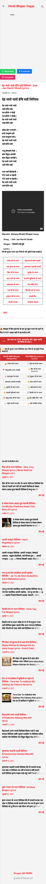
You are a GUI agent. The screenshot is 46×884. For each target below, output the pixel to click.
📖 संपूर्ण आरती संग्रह (11, 403)
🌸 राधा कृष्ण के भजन (11, 376)
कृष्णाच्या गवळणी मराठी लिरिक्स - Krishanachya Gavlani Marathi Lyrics (17, 754)
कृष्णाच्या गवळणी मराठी (32, 267)
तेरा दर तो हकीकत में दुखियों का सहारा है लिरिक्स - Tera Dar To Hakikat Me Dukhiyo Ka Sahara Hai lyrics (18, 681)
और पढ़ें (41, 495)
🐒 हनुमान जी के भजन (34, 376)
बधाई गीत (32, 296)
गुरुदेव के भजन (32, 272)
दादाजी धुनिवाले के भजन (32, 278)
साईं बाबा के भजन (13, 284)
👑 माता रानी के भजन (34, 382)
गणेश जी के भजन (13, 261)
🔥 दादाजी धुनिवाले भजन (11, 392)
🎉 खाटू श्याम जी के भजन (11, 398)
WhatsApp (9, 71)
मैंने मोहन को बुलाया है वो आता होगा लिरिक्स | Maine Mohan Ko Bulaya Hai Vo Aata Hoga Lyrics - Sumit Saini (19, 645)
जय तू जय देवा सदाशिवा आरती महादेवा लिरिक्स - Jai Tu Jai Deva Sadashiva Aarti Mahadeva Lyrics (20, 575)
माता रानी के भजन (12, 278)
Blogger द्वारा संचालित (23, 873)
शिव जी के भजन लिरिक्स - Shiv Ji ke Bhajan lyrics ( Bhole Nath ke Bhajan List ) (18, 470)
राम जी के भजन (13, 290)
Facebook (25, 71)
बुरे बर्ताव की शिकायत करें (23, 878)
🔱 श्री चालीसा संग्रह (34, 403)
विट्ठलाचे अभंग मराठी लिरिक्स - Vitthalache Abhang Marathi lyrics (17, 717)
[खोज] (42, 7)
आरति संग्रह (13, 302)
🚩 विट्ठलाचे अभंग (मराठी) (11, 370)
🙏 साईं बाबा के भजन (34, 387)
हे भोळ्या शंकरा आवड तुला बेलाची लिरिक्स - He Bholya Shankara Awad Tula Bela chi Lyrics (19, 506)
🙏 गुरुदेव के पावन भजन (11, 387)
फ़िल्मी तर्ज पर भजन (33, 290)
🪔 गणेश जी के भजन (11, 364)
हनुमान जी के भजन (13, 296)
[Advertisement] (23, 43)
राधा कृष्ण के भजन (13, 267)
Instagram (9, 77)
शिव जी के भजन (13, 272)
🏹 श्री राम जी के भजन (34, 364)
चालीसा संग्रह (32, 302)
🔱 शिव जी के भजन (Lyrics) (34, 370)
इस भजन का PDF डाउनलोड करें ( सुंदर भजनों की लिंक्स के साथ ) (25, 340)
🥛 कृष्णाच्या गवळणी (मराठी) (12, 382)
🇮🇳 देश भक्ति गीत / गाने (34, 398)
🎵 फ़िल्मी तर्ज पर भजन (34, 392)
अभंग (5, 312)
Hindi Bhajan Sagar (21, 6)
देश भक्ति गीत (33, 284)
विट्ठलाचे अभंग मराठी (33, 261)
